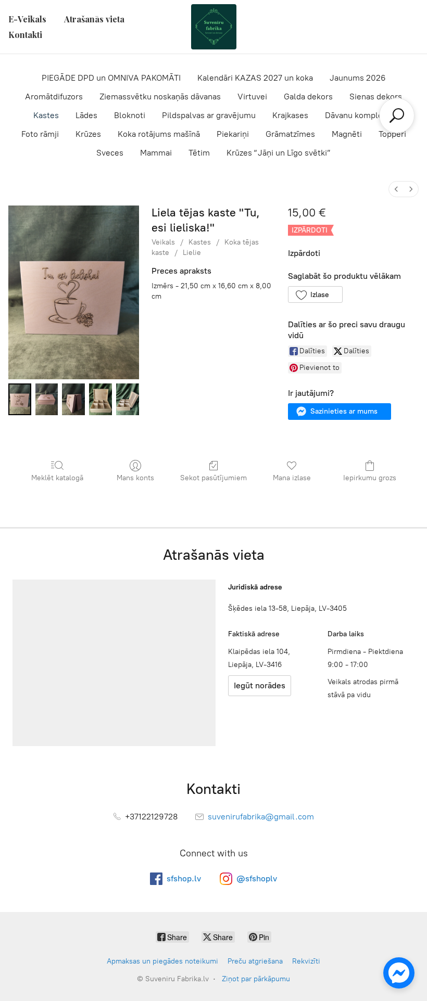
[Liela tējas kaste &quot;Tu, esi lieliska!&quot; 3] (100, 399)
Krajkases (290, 115)
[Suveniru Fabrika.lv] (213, 26)
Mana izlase (292, 477)
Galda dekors (308, 96)
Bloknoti (129, 115)
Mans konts (135, 477)
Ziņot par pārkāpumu (256, 978)
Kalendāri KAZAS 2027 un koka (255, 78)
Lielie (192, 252)
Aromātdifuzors (54, 96)
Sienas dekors (375, 96)
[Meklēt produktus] (396, 115)
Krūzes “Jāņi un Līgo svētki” (279, 153)
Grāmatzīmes (290, 134)
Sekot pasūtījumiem (213, 477)
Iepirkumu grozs (369, 477)
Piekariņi (233, 134)
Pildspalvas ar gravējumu (209, 115)
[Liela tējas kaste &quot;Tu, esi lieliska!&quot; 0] (19, 399)
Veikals (163, 242)
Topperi (392, 134)
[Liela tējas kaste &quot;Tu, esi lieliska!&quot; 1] (46, 399)
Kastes (46, 115)
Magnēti (347, 134)
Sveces (109, 153)
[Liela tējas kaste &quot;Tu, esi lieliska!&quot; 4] (127, 399)
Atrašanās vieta (94, 19)
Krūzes (88, 134)
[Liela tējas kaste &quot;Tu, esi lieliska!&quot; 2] (73, 399)
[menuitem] (396, 189)
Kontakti (25, 34)
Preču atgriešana (255, 961)
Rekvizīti (306, 961)
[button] (315, 294)
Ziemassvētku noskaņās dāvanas (160, 96)
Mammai (156, 153)
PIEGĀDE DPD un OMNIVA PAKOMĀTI (111, 78)
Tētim (199, 153)
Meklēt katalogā (57, 477)
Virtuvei (252, 96)
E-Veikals (27, 19)
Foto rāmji (40, 134)
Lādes (86, 115)
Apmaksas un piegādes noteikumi (162, 961)
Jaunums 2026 (358, 78)
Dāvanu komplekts (359, 115)
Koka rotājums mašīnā (159, 134)
